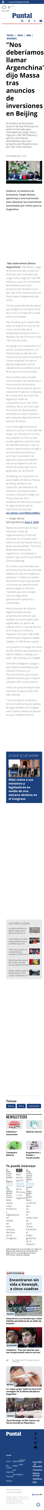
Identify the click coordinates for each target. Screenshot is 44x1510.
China (21, 1106)
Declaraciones (32, 1184)
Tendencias (10, 1416)
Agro (21, 1464)
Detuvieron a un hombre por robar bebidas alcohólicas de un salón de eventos (24, 1321)
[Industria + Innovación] (14, 1124)
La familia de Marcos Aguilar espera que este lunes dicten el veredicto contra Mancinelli (17, 933)
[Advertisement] (22, 235)
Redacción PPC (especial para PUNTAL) (25, 1361)
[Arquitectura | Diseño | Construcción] (34, 1145)
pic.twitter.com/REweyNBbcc (23, 513)
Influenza (10, 1384)
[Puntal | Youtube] (40, 21)
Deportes (10, 1472)
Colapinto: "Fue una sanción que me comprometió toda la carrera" (23, 1351)
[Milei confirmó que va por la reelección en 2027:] (29, 1197)
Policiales (10, 1314)
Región (15, 1465)
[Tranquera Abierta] (14, 1145)
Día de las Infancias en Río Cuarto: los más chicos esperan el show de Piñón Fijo (19, 964)
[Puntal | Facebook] (29, 21)
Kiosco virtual (36, 1474)
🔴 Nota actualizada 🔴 (15, 1273)
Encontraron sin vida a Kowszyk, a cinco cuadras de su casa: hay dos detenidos (24, 1288)
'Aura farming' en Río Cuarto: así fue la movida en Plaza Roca (22, 1421)
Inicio (8, 1461)
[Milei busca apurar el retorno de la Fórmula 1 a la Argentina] (19, 1171)
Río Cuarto (9, 1466)
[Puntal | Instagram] (35, 1442)
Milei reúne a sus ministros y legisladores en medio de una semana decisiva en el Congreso (23, 789)
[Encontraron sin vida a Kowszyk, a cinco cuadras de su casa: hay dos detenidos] (24, 1261)
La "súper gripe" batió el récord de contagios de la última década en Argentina (23, 1391)
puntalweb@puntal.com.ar (15, 1503)
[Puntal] (13, 1435)
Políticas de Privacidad (14, 1492)
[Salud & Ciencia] (34, 1124)
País (14, 1470)
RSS (35, 1482)
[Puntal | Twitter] (34, 21)
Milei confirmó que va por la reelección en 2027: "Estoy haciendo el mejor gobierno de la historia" (32, 1222)
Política (9, 1184)
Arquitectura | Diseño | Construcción (33, 1155)
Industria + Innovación (12, 1133)
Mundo (22, 1460)
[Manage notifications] (38, 1505)
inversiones (34, 1106)
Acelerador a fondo (23, 1184)
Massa (11, 1106)
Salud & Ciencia (34, 1131)
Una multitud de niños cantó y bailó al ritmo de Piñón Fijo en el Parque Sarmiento (18, 942)
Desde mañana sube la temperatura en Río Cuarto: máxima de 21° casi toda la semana (18, 974)
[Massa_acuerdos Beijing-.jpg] (24, 172)
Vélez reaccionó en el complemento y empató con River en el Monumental (19, 953)
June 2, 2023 (32, 522)
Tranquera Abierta (11, 1154)
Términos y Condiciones (13, 1490)
